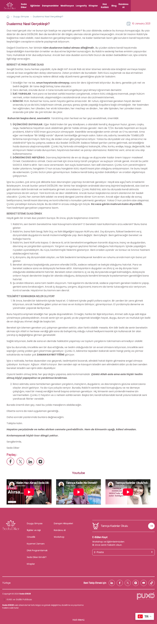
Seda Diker (24, 6)
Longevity (81, 5)
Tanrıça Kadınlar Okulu (114, 525)
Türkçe (6, 583)
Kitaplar (93, 5)
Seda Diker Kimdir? (36, 557)
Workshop (59, 536)
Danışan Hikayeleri (63, 523)
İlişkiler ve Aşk (34, 530)
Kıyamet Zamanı (35, 543)
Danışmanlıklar (50, 5)
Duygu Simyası (21, 16)
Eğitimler (35, 5)
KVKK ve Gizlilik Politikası (19, 599)
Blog (114, 5)
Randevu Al (123, 6)
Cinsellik (31, 536)
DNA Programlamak (37, 550)
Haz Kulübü (105, 6)
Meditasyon (67, 5)
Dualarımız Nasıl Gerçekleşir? (48, 16)
